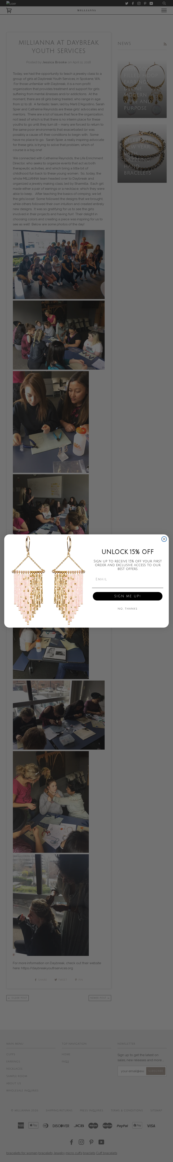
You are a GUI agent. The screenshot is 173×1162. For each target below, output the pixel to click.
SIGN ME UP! (127, 596)
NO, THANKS (128, 608)
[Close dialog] (164, 539)
